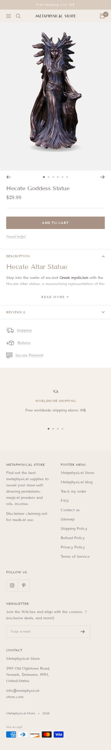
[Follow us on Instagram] (12, 585)
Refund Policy (73, 538)
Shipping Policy (74, 528)
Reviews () (15, 312)
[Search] (18, 16)
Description (18, 256)
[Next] (102, 177)
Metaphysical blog (76, 482)
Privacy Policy (73, 547)
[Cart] (102, 16)
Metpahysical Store (77, 473)
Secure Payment (29, 355)
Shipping (24, 330)
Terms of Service (75, 556)
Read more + (55, 297)
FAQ (65, 501)
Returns (24, 343)
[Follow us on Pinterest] (23, 585)
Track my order (73, 491)
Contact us (70, 510)
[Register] (83, 631)
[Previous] (8, 177)
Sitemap (68, 519)
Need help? (16, 236)
